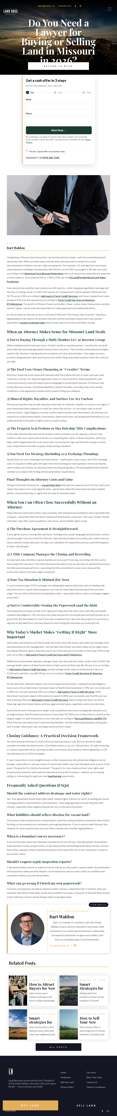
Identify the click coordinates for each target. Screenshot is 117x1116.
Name (28, 99)
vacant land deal (51, 485)
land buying (54, 776)
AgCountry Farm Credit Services (59, 296)
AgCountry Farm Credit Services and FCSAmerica (54, 654)
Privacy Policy (67, 1087)
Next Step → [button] (58, 130)
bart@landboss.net (59, 945)
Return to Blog (58, 66)
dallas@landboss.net (46, 6)
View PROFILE (98, 905)
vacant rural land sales (32, 322)
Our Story (91, 1072)
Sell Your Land (67, 1082)
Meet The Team (94, 1077)
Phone (29, 113)
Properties (66, 1077)
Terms (87, 139)
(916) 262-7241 (64, 6)
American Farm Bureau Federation (43, 273)
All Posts (58, 1047)
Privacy (29, 142)
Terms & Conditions (95, 1087)
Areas (63, 1072)
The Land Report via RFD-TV (90, 718)
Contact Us (91, 1082)
